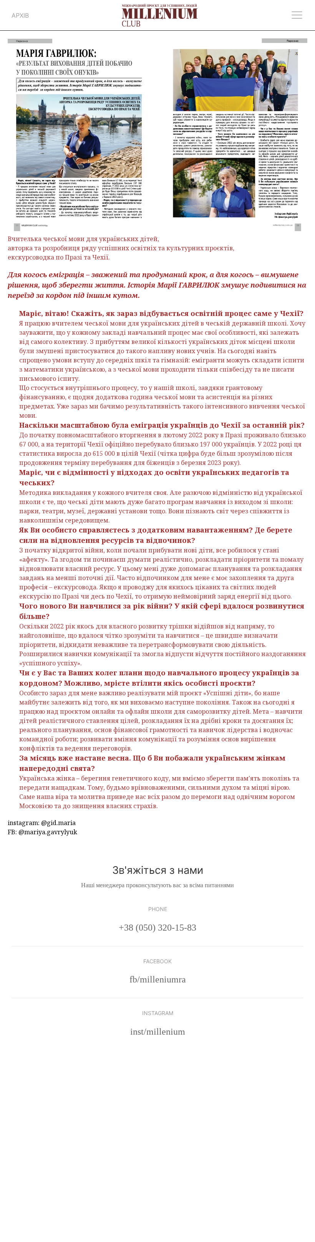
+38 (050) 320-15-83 (157, 928)
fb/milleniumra (157, 979)
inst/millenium (157, 1032)
